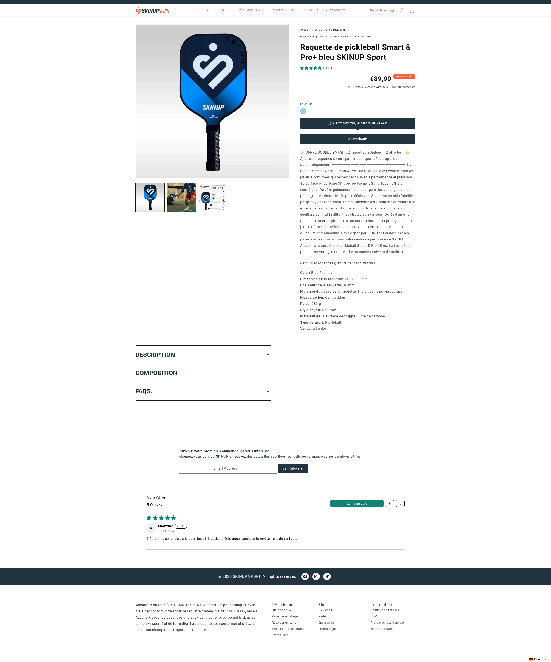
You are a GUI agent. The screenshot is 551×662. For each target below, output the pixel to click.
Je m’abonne (293, 468)
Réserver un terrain (285, 622)
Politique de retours (385, 610)
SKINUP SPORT (246, 576)
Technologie (327, 628)
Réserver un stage (285, 616)
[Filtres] (389, 503)
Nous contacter (382, 628)
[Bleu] (303, 111)
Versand (370, 87)
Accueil (305, 29)
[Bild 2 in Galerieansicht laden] (181, 197)
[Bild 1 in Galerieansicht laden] (150, 197)
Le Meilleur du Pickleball (330, 29)
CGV (374, 616)
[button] (204, 10)
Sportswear (326, 622)
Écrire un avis (357, 503)
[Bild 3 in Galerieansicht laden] (212, 197)
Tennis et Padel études (288, 628)
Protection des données (388, 622)
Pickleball (325, 610)
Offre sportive (282, 610)
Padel (322, 616)
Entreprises (280, 635)
